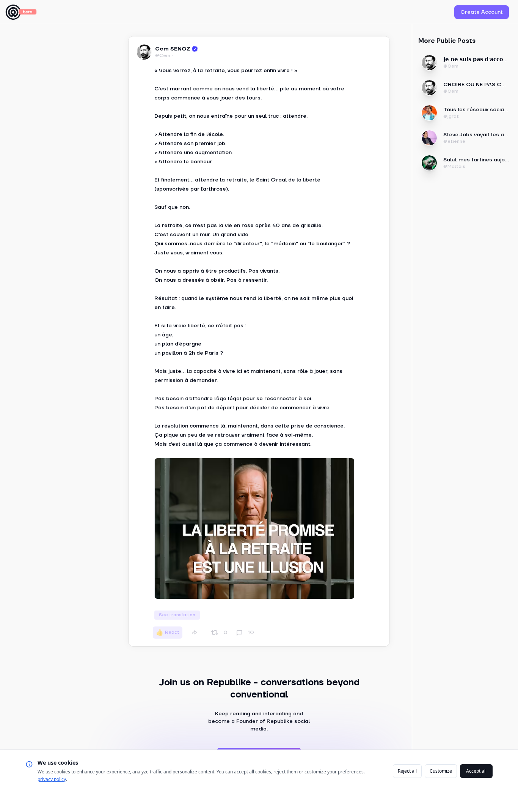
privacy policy (52, 779)
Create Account (481, 12)
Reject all (407, 771)
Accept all (476, 771)
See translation (177, 615)
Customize (441, 771)
